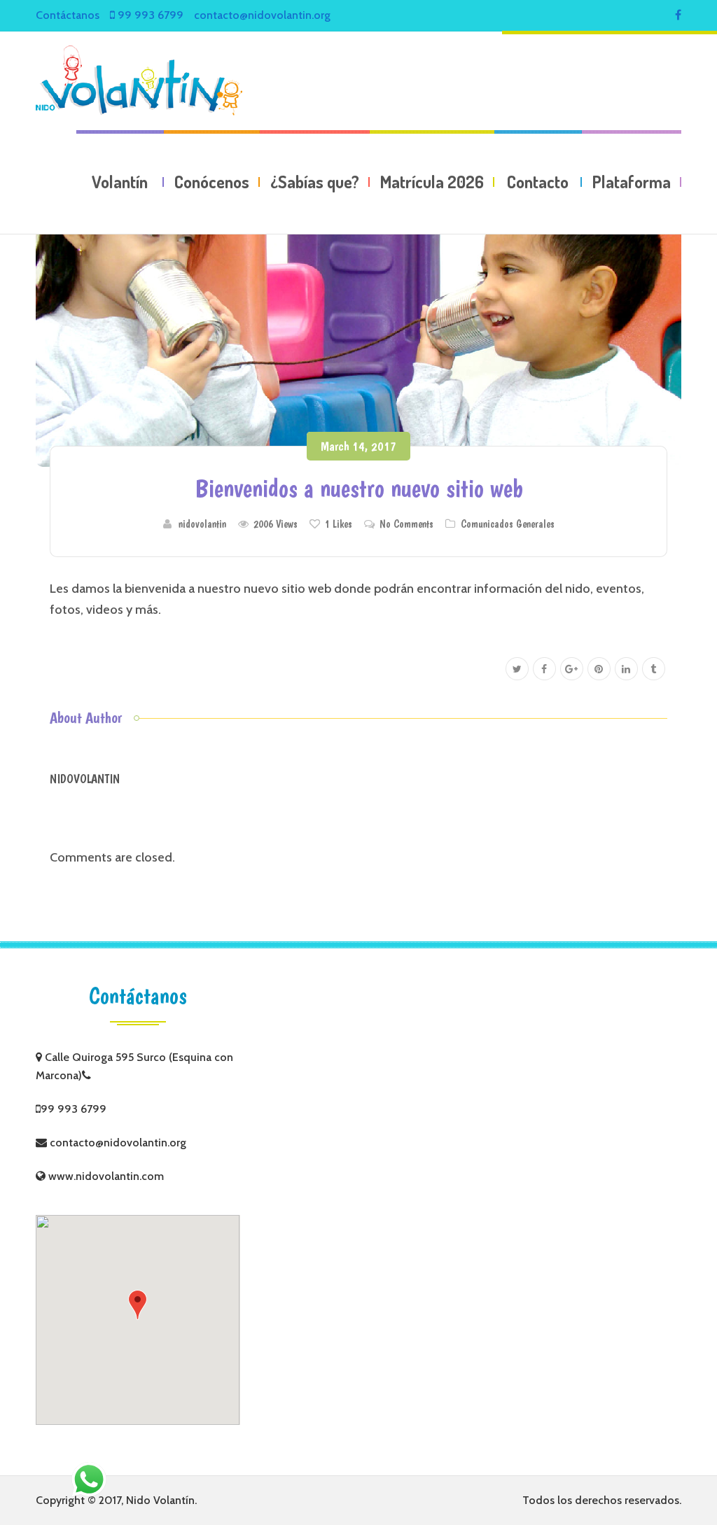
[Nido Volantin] (139, 80)
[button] (138, 1305)
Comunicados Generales (508, 524)
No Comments (406, 524)
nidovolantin (202, 524)
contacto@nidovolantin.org (262, 15)
